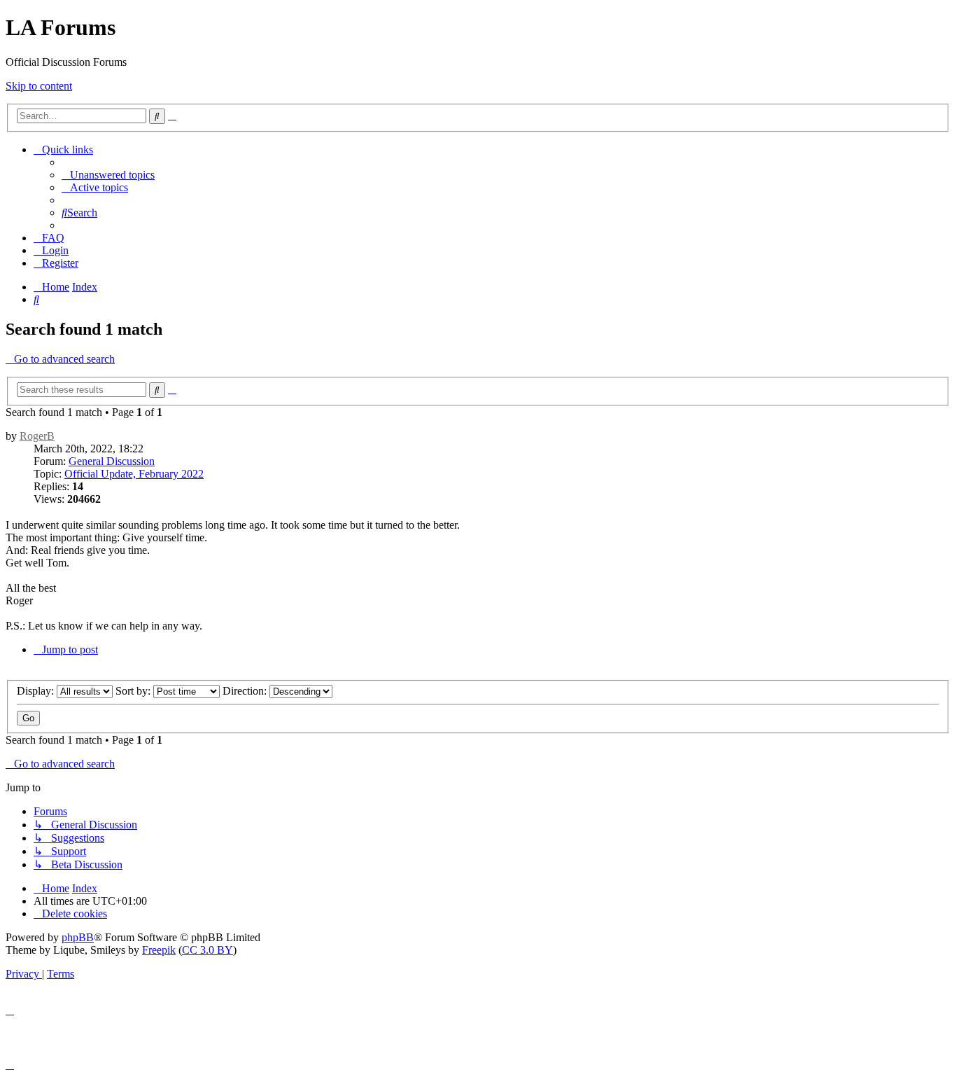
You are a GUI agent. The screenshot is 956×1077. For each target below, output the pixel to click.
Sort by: (134, 691)
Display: (37, 691)
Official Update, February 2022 (134, 474)
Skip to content (39, 86)
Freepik (159, 950)
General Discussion (112, 461)
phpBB (78, 937)
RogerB (37, 436)
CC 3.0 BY (207, 950)
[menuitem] (108, 175)
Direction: (246, 691)
